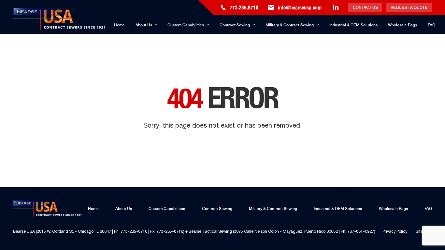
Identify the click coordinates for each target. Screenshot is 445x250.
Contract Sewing (235, 25)
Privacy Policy (394, 231)
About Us (144, 25)
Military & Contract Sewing (290, 25)
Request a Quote (409, 7)
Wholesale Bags (402, 25)
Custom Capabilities (185, 25)
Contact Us (365, 7)
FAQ (431, 25)
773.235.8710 (244, 7)
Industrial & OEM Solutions (353, 25)
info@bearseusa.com (300, 7)
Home (119, 25)
